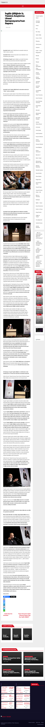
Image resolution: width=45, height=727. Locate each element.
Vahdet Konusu (39, 223)
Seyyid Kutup (39, 187)
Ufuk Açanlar (38, 44)
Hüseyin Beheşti (39, 144)
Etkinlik (37, 55)
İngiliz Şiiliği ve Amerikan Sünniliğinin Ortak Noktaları (11, 688)
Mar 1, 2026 (27, 674)
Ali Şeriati (38, 127)
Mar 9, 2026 (6, 674)
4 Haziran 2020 (12, 706)
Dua (37, 28)
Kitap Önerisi (38, 212)
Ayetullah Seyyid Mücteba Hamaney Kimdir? (31, 659)
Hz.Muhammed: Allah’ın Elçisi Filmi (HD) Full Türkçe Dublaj (27, 696)
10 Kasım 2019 (27, 691)
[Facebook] (17, 601)
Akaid (37, 17)
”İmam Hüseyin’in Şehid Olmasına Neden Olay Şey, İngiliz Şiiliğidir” (24, 615)
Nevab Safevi (39, 173)
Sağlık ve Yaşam (39, 274)
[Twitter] (17, 603)
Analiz (37, 25)
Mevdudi (37, 110)
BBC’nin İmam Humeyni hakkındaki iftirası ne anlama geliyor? (39, 235)
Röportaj (38, 41)
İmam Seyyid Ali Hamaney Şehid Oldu (32, 671)
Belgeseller (38, 52)
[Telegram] (17, 609)
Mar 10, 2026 (27, 661)
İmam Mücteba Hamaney (29, 656)
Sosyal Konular (39, 190)
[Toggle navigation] (22, 6)
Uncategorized (39, 219)
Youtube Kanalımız (40, 724)
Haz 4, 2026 (6, 661)
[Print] (17, 599)
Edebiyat (38, 199)
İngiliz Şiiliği (38, 34)
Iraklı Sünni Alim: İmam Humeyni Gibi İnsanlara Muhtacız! (39, 264)
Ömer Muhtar (38, 176)
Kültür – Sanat (39, 50)
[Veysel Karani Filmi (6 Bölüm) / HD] (19, 705)
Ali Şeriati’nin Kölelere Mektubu (39, 256)
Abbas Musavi (39, 124)
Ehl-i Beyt (38, 31)
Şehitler (37, 122)
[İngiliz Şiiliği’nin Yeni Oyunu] (4, 697)
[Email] (17, 607)
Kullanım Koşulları (32, 722)
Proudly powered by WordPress (6, 722)
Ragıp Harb (38, 179)
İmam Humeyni (39, 98)
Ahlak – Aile (38, 192)
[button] (43, 6)
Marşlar (37, 61)
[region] (39, 337)
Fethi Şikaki (38, 130)
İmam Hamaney (39, 94)
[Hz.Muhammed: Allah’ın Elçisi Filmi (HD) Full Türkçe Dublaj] (19, 697)
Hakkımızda (38, 722)
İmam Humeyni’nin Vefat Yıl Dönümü (11, 658)
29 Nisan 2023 (11, 691)
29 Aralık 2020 (11, 699)
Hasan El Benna (39, 136)
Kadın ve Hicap (39, 209)
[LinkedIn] (17, 605)
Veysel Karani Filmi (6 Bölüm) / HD (27, 703)
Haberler (38, 47)
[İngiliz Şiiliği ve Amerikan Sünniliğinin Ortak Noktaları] (4, 689)
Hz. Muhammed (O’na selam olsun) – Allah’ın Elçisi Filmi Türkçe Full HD (27, 688)
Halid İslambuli (39, 133)
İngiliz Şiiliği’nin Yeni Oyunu (11, 696)
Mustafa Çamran (39, 170)
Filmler (37, 58)
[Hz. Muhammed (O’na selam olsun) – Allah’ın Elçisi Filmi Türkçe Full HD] (19, 689)
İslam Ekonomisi (39, 206)
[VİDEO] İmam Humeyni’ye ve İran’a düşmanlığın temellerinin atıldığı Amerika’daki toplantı (11, 703)
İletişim (42, 722)
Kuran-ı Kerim (39, 38)
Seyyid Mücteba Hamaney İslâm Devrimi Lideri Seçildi (11, 672)
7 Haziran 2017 (27, 706)
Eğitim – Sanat (39, 202)
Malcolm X (38, 154)
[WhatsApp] (17, 610)
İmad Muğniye (39, 147)
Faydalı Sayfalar (39, 16)
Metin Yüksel (38, 158)
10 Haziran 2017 (27, 699)
